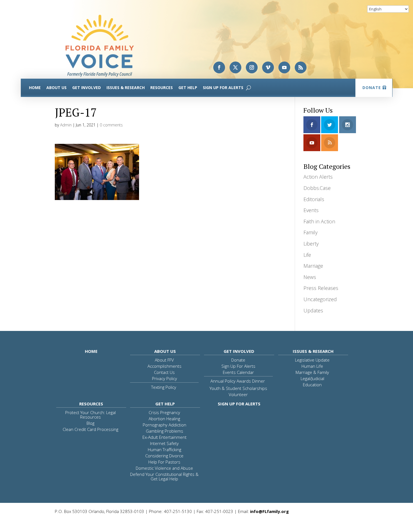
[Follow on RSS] (301, 67)
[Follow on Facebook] (219, 67)
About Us (56, 87)
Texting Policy (163, 387)
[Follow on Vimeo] (268, 67)
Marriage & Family (312, 372)
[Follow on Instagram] (252, 67)
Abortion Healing (164, 418)
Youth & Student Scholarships (238, 388)
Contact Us (164, 372)
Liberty (311, 243)
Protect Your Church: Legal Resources (90, 415)
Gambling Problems (164, 431)
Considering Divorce (164, 455)
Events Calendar (238, 372)
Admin (66, 125)
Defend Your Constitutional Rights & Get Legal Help (164, 476)
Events (311, 210)
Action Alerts (318, 176)
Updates (313, 310)
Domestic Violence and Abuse (164, 468)
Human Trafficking (164, 449)
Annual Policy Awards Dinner (237, 381)
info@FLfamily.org (269, 511)
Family (310, 232)
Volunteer (238, 394)
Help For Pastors (164, 462)
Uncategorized (320, 299)
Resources (161, 87)
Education (312, 384)
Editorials (313, 199)
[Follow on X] (235, 67)
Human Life (312, 366)
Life (307, 254)
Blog (90, 423)
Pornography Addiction (164, 425)
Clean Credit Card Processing (90, 429)
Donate (371, 87)
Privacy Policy (164, 378)
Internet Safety (164, 443)
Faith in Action (319, 221)
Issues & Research (125, 87)
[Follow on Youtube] (284, 67)
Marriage (313, 265)
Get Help (187, 87)
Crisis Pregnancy (164, 412)
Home (35, 87)
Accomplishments (164, 366)
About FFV (164, 360)
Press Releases (320, 288)
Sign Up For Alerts (223, 87)
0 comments (111, 125)
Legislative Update (312, 360)
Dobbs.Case (317, 188)
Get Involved (86, 87)
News (309, 277)
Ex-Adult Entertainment (164, 437)
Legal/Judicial (312, 378)
